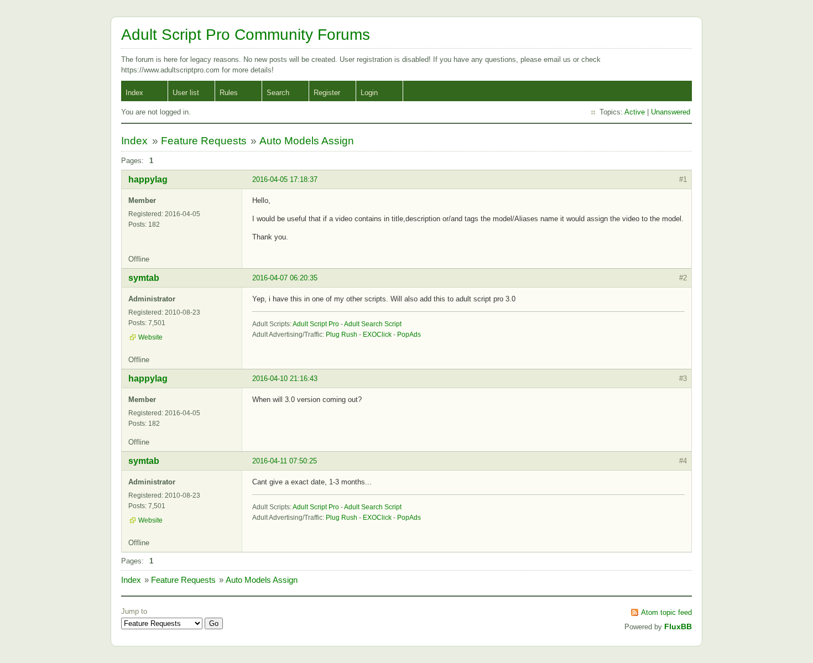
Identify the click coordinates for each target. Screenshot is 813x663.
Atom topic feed (666, 612)
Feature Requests (204, 141)
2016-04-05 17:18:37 (284, 179)
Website (150, 337)
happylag (148, 179)
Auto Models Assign (306, 141)
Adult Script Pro (316, 324)
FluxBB (678, 626)
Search (278, 92)
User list (186, 92)
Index (134, 92)
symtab (143, 278)
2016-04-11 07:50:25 (284, 461)
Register (327, 92)
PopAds (409, 334)
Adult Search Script (373, 324)
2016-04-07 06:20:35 (284, 278)
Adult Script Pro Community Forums (245, 34)
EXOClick (377, 334)
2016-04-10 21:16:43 (284, 378)
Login (369, 92)
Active (634, 112)
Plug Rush (341, 334)
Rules (229, 92)
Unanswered (670, 112)
